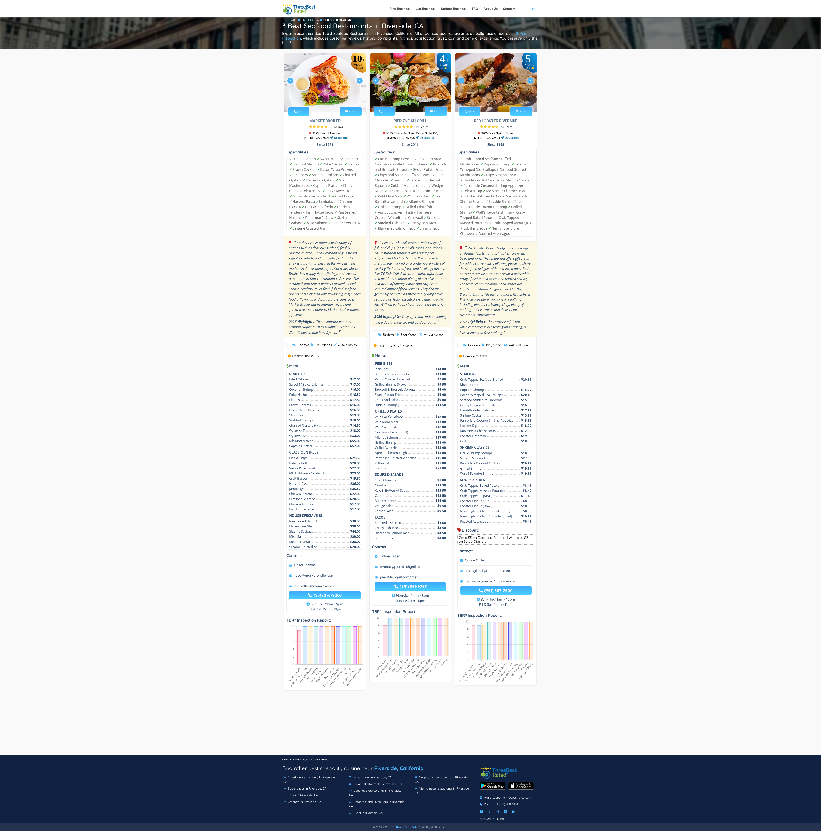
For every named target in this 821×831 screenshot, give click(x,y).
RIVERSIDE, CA (310, 20)
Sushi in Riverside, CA (368, 813)
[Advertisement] (410, 725)
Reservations (305, 565)
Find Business (400, 9)
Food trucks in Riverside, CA (372, 777)
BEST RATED (290, 20)
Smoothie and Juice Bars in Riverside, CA (377, 804)
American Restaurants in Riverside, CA (309, 779)
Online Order (390, 556)
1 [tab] (317, 101)
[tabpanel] (325, 82)
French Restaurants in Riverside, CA (377, 784)
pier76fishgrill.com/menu (400, 577)
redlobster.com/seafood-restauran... (491, 581)
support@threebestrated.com (512, 797)
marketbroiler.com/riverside (315, 586)
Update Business (453, 9)
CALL (300, 111)
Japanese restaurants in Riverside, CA (375, 793)
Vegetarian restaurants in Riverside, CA (441, 779)
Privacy (486, 819)
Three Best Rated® (408, 827)
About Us (491, 9)
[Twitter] (489, 811)
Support (509, 9)
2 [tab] (321, 101)
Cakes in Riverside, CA (302, 795)
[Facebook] (481, 811)
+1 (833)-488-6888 (506, 804)
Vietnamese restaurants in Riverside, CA (442, 791)
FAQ (475, 9)
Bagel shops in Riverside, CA (306, 788)
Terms (500, 819)
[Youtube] (505, 811)
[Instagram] (497, 811)
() (336, 126)
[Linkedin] (513, 811)
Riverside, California (399, 768)
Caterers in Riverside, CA (304, 802)
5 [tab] (331, 101)
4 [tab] (328, 101)
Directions (340, 138)
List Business (425, 9)
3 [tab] (324, 101)
